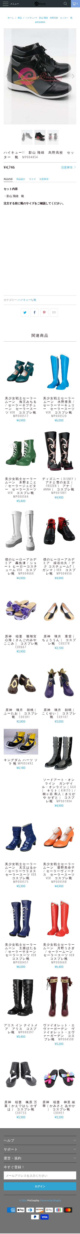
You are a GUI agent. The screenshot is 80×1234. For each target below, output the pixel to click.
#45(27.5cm (65, 236)
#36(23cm (47, 217)
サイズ (32, 179)
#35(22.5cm (29, 217)
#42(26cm (11, 236)
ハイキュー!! (25, 299)
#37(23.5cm (65, 217)
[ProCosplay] (40, 3)
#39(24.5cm (29, 227)
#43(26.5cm (29, 236)
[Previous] (8, 76)
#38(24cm (11, 227)
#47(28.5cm (29, 245)
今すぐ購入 (40, 284)
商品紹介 (20, 179)
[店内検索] (66, 3)
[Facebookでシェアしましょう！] (35, 312)
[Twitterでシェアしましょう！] (25, 312)
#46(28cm (11, 245)
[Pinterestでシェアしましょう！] (44, 312)
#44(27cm (47, 236)
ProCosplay (33, 1200)
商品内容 (8, 179)
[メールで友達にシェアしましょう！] (54, 312)
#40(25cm (47, 227)
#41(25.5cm (65, 227)
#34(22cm (11, 217)
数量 (6, 255)
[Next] (72, 76)
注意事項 (67, 167)
